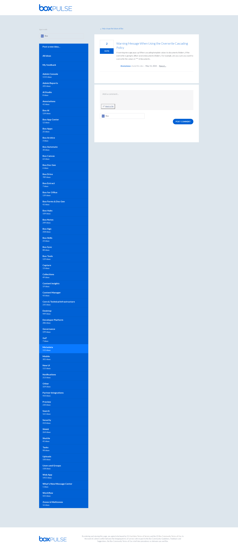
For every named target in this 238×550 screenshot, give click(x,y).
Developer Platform (53, 319)
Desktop (47, 310)
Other (46, 383)
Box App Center (51, 119)
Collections (48, 274)
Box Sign (47, 228)
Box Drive (48, 174)
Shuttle (46, 438)
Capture (47, 265)
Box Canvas (49, 156)
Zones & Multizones (53, 502)
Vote (106, 51)
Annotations (49, 101)
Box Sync (47, 247)
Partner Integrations (53, 392)
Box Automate (50, 146)
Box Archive (49, 137)
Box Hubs (47, 210)
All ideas (47, 55)
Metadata (48, 347)
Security (47, 420)
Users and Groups (52, 465)
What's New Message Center (57, 483)
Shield (46, 429)
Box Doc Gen (49, 165)
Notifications (49, 374)
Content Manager (52, 292)
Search (46, 411)
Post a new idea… (51, 46)
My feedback (49, 64)
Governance (49, 329)
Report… (162, 66)
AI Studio (47, 92)
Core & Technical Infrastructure (59, 301)
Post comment (183, 121)
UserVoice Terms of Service (139, 536)
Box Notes (48, 219)
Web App (47, 474)
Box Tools (48, 256)
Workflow (48, 492)
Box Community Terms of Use (170, 536)
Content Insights (51, 283)
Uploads (47, 456)
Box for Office (50, 192)
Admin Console (50, 74)
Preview (47, 401)
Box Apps (47, 128)
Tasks (45, 447)
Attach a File (109, 106)
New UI (46, 365)
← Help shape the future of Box (111, 28)
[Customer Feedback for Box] (55, 7)
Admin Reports (50, 83)
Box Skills (47, 238)
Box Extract (49, 183)
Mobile (46, 356)
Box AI (46, 110)
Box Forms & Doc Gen (54, 201)
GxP (45, 338)
